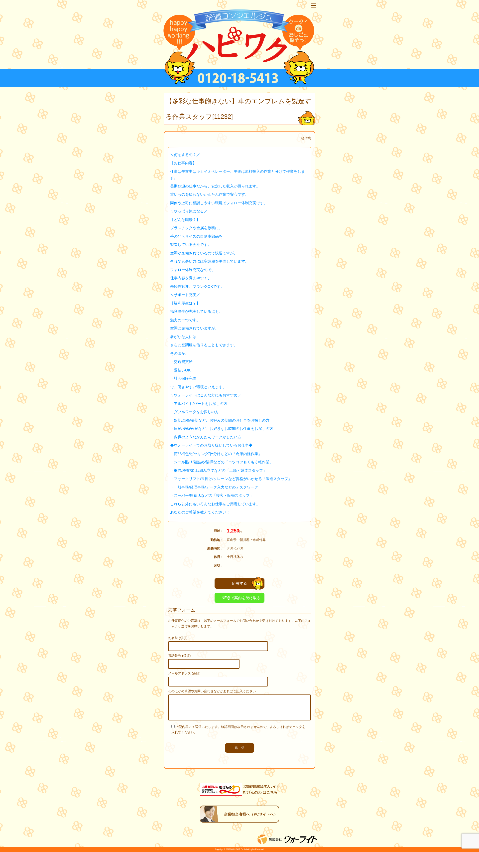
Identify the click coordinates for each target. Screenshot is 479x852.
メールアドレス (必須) (184, 673)
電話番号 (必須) (179, 656)
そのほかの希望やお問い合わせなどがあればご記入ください (212, 691)
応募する (239, 583)
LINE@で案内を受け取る (239, 598)
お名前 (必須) (177, 638)
